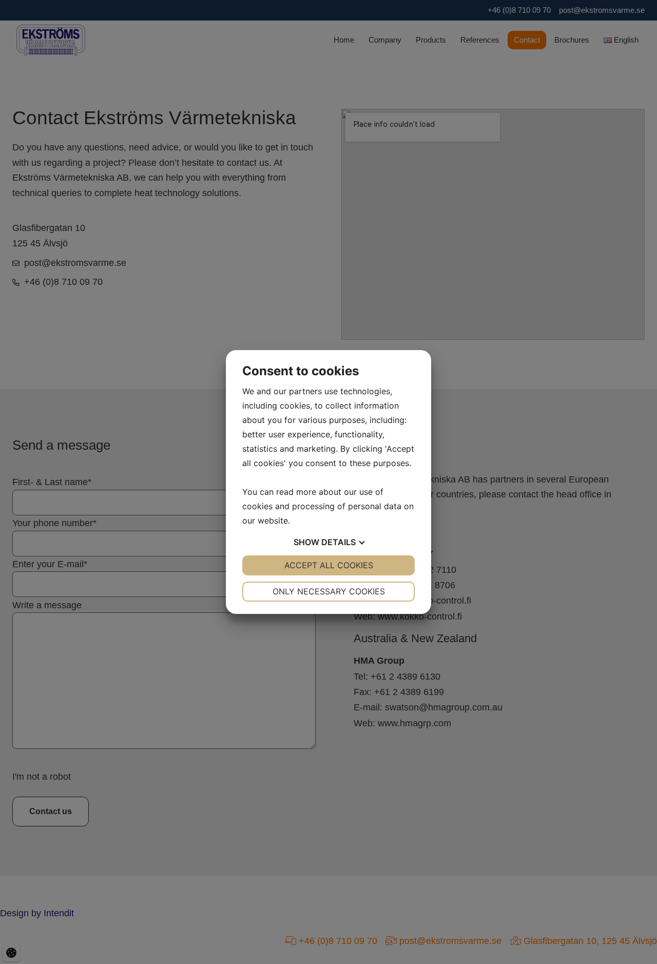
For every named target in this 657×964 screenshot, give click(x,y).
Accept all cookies (328, 565)
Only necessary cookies (329, 591)
